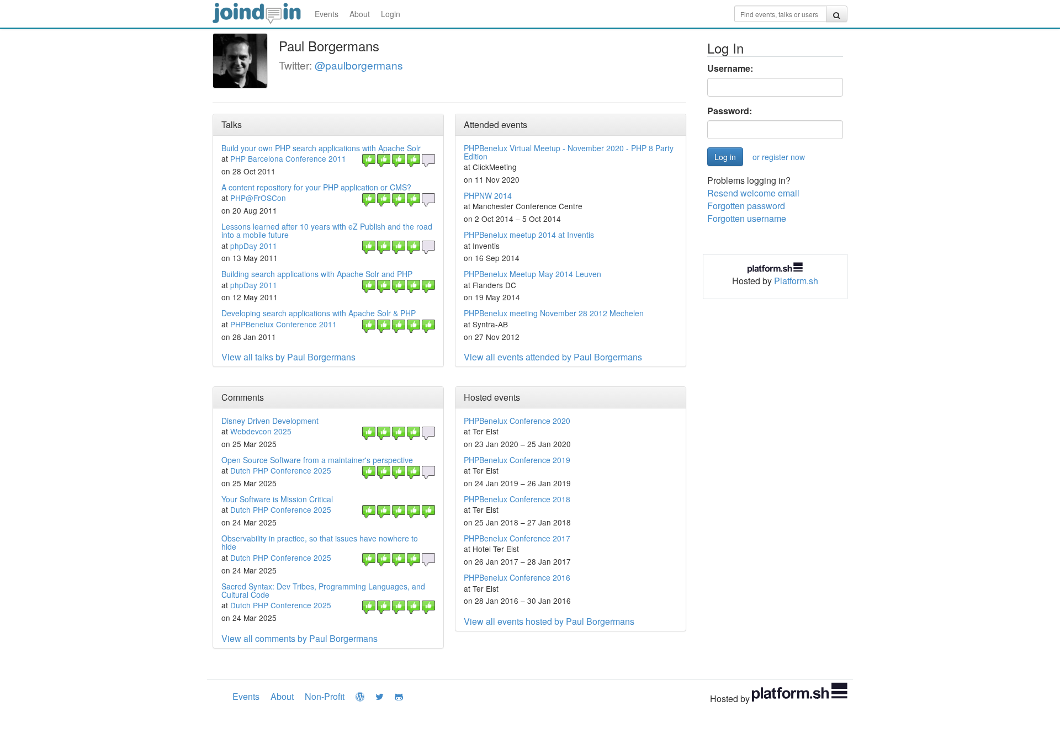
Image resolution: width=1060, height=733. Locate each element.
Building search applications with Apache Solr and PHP (316, 273)
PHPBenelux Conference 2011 (283, 324)
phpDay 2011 (253, 245)
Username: (730, 68)
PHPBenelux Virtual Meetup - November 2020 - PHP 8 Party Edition (569, 152)
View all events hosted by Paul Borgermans (549, 621)
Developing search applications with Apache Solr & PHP (318, 312)
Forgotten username (746, 218)
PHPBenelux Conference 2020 (517, 420)
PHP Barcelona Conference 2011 (288, 158)
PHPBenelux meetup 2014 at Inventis (529, 234)
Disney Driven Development (270, 420)
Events (326, 13)
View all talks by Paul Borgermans (288, 356)
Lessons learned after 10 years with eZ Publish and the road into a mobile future (326, 230)
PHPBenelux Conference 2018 (517, 498)
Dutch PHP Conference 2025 (280, 470)
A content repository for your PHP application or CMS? (316, 187)
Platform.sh (796, 280)
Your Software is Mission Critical (277, 498)
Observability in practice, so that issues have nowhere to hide (319, 542)
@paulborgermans (359, 64)
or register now (778, 156)
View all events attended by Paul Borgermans (553, 356)
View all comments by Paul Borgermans (299, 638)
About (359, 13)
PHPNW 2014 (488, 195)
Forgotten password (746, 205)
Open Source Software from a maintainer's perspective (317, 459)
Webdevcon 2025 (261, 431)
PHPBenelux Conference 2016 (517, 577)
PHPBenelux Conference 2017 (517, 538)
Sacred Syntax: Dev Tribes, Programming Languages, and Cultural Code (323, 590)
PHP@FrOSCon (258, 197)
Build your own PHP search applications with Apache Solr (321, 147)
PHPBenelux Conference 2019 (517, 459)
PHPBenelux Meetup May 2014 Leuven (532, 273)
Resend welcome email (753, 193)
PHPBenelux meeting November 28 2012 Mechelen (554, 312)
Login (390, 13)
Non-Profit (324, 696)
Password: (729, 111)
